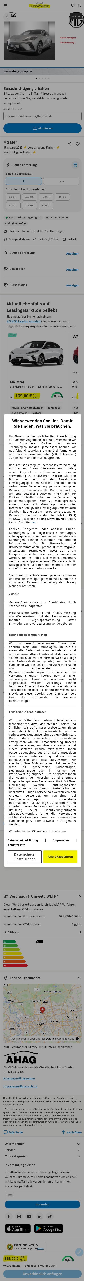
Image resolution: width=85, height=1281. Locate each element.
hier (33, 522)
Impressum (61, 840)
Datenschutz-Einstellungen (25, 856)
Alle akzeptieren (60, 857)
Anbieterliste (16, 845)
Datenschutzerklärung (23, 840)
